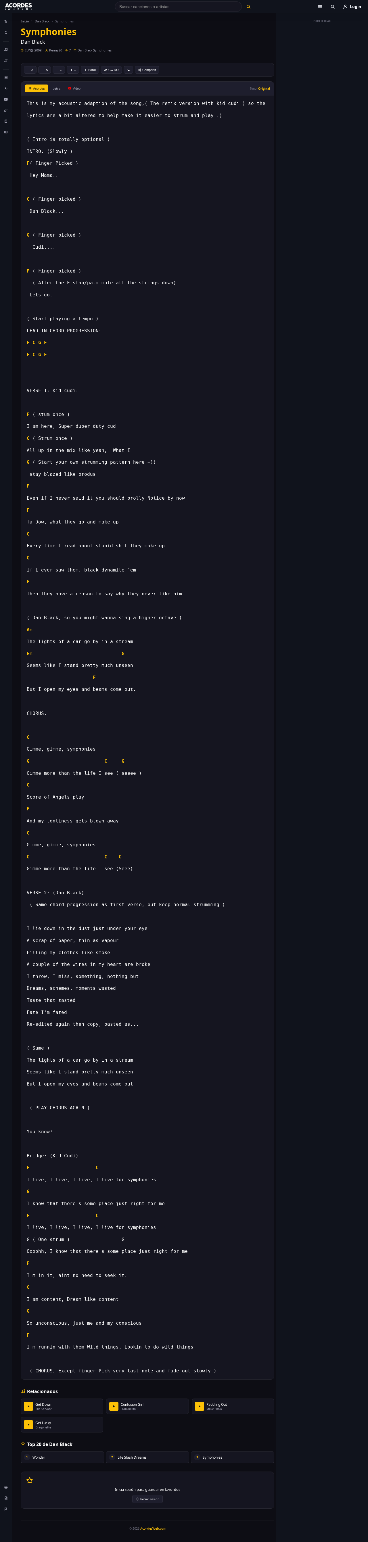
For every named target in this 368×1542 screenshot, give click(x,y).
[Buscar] (248, 6)
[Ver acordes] (6, 121)
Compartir (149, 70)
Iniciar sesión (150, 1499)
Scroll (92, 70)
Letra (56, 88)
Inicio (25, 21)
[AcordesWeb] (25, 6)
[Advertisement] (322, 111)
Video (76, 88)
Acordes (39, 88)
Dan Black (42, 21)
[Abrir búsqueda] (332, 6)
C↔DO (113, 70)
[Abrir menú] (320, 6)
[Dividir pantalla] (6, 132)
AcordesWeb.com (153, 1528)
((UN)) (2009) (33, 50)
